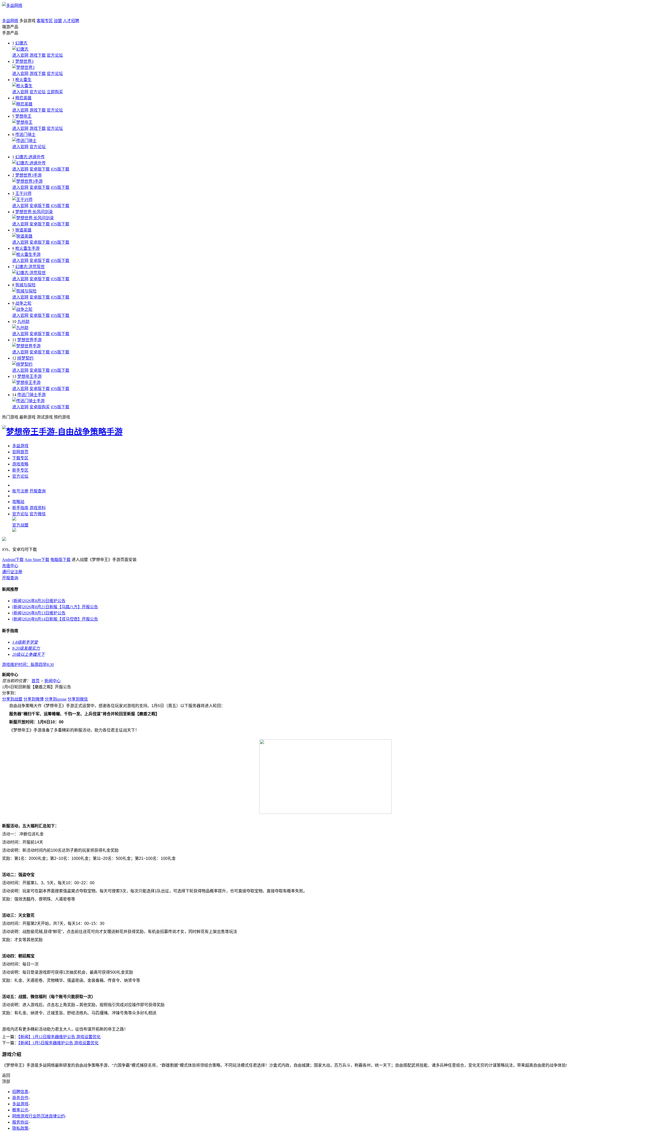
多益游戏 (20, 446)
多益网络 (10, 21)
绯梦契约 (25, 358)
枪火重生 (23, 79)
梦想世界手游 (29, 340)
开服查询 (10, 578)
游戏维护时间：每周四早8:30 (28, 664)
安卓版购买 (39, 407)
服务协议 (20, 1122)
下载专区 (20, 458)
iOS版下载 (60, 169)
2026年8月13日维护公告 (39, 613)
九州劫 (23, 321)
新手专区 (20, 470)
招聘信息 (20, 1092)
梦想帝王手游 (29, 376)
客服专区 (45, 21)
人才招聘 (71, 21)
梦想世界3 (24, 61)
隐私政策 (20, 1128)
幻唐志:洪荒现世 (30, 267)
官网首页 (20, 452)
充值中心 (10, 566)
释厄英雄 (23, 98)
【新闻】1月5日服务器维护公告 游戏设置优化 (58, 1043)
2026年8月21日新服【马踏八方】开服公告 (55, 607)
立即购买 (55, 92)
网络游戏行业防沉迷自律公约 (38, 1116)
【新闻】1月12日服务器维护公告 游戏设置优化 (59, 1037)
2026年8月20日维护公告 (39, 601)
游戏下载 (37, 55)
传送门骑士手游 (31, 395)
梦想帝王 (23, 116)
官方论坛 (55, 55)
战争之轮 (23, 303)
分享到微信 (78, 699)
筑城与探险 (25, 285)
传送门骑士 (25, 134)
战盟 (58, 21)
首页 (35, 681)
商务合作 (20, 1098)
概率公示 (20, 1110)
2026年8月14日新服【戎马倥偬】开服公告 (55, 619)
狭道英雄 (23, 230)
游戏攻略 (20, 464)
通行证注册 (12, 572)
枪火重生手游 (27, 248)
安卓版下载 (39, 169)
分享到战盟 (12, 699)
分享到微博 (33, 699)
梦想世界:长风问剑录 (34, 212)
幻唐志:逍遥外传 (30, 157)
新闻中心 (52, 681)
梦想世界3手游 (28, 175)
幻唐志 (21, 43)
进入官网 (20, 55)
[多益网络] (12, 5)
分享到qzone (56, 699)
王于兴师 (23, 193)
